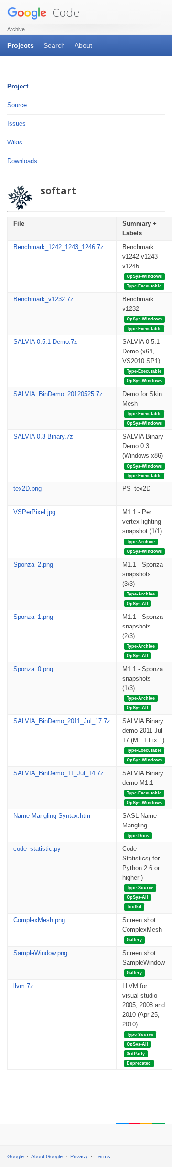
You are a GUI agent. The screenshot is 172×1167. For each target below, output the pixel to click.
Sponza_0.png (33, 668)
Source (17, 105)
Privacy (79, 1156)
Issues (16, 123)
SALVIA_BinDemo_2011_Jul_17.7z (61, 721)
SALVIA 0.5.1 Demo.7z (45, 341)
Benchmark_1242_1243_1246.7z (58, 247)
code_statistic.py (37, 848)
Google (15, 1156)
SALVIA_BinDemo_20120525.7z (58, 393)
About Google (47, 1156)
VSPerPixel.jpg (34, 512)
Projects (20, 45)
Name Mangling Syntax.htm (51, 815)
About (83, 45)
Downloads (22, 161)
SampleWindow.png (40, 953)
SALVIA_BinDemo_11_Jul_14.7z (58, 773)
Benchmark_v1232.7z (43, 299)
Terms (103, 1156)
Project (17, 86)
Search (54, 45)
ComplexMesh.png (39, 920)
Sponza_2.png (33, 564)
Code (64, 12)
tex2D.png (27, 488)
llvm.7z (23, 986)
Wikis (14, 142)
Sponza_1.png (33, 616)
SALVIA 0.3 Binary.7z (43, 436)
